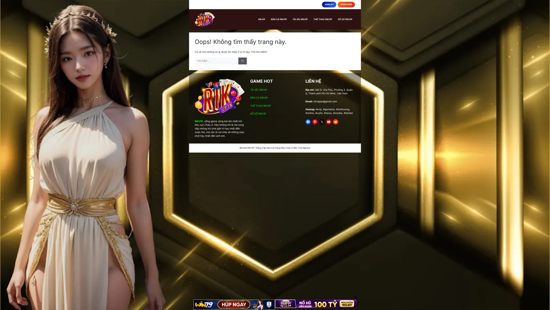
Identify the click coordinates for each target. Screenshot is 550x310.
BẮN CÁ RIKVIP (279, 19)
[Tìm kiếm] (242, 61)
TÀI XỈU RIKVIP (300, 19)
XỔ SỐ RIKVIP (345, 19)
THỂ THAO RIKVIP (323, 19)
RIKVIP (261, 19)
